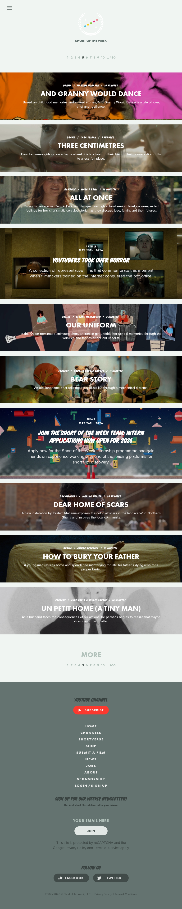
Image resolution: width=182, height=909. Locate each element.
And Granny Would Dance (91, 93)
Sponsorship (91, 779)
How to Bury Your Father (91, 556)
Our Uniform (91, 325)
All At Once (91, 197)
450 (112, 57)
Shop (91, 746)
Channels (91, 733)
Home (91, 726)
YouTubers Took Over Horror (91, 259)
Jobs (91, 766)
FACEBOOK (74, 878)
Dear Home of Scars (91, 504)
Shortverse (91, 739)
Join (91, 831)
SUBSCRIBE (94, 710)
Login (81, 785)
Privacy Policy (75, 848)
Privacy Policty (103, 894)
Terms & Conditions (126, 894)
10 (103, 57)
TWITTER (114, 878)
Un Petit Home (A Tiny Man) (91, 608)
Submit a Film (91, 752)
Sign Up (99, 785)
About (91, 772)
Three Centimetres (91, 145)
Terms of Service (106, 848)
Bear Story (91, 379)
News (91, 759)
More (91, 654)
